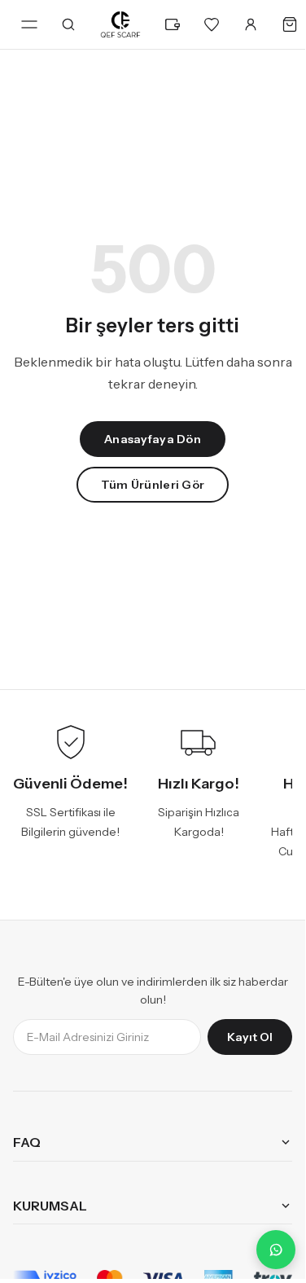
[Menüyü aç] (29, 24)
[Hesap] (250, 24)
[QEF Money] (172, 24)
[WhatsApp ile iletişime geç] (275, 1249)
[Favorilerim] (211, 24)
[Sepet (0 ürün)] (289, 24)
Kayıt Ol (250, 1037)
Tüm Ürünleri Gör (152, 484)
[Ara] (68, 24)
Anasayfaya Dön (152, 439)
